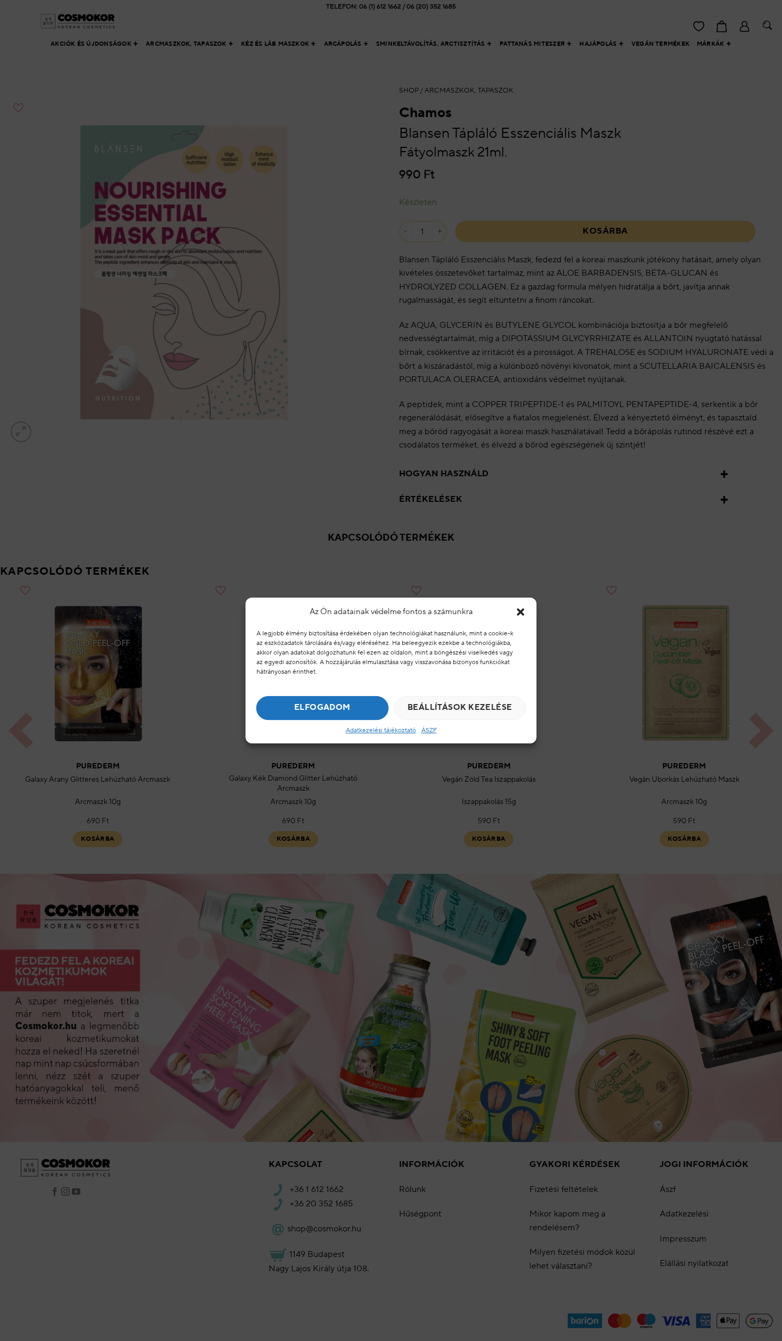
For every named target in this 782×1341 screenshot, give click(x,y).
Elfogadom (322, 707)
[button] (520, 612)
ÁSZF (429, 730)
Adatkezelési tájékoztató (381, 730)
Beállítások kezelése (459, 707)
